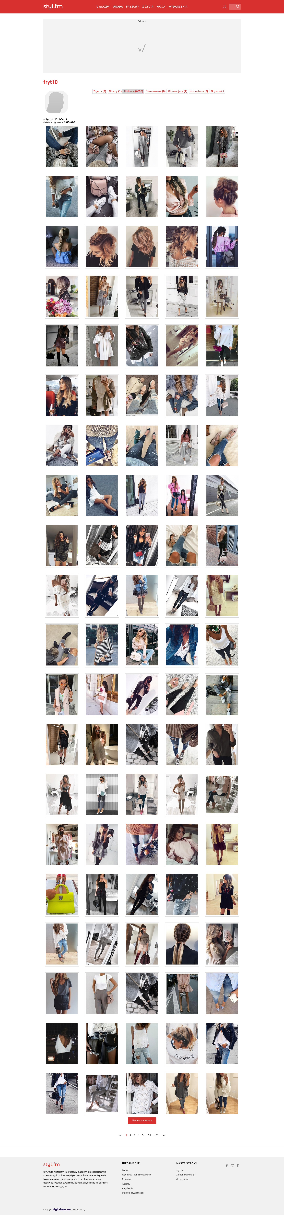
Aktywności (217, 91)
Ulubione (133, 91)
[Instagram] (232, 1166)
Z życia (148, 6)
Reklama (126, 1179)
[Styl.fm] (56, 7)
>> (164, 1135)
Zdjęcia (99, 91)
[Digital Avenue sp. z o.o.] (61, 1209)
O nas (125, 1170)
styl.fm (179, 1170)
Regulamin (127, 1188)
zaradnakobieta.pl (185, 1174)
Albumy (115, 91)
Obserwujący (177, 91)
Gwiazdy (103, 6)
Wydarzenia (178, 6)
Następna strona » (142, 1120)
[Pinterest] (238, 1166)
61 (157, 1135)
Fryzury (132, 6)
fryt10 (50, 82)
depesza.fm (182, 1179)
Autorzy (126, 1184)
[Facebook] (226, 1166)
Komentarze (199, 91)
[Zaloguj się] (224, 6)
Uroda (118, 6)
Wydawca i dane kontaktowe (136, 1174)
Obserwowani (156, 91)
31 (149, 1135)
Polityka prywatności (132, 1193)
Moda (161, 6)
